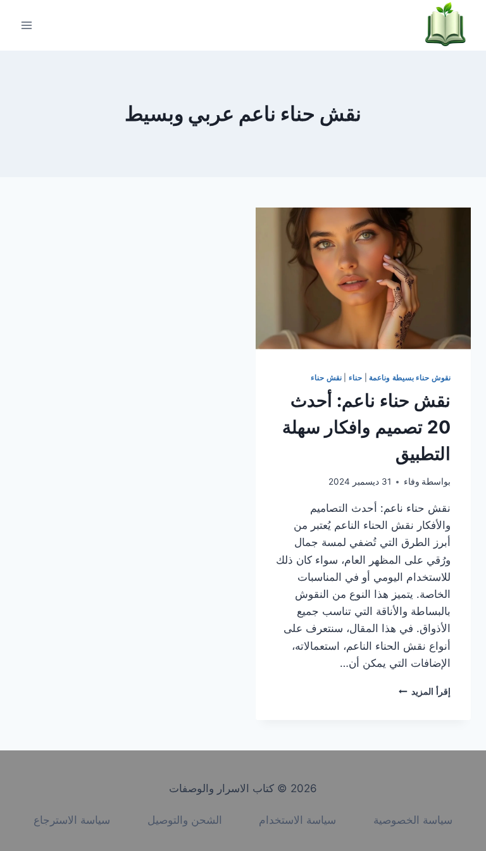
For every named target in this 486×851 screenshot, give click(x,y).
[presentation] (363, 279)
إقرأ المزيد (425, 691)
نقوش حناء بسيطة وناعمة (410, 377)
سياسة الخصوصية (412, 820)
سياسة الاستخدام (297, 820)
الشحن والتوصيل (184, 820)
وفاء (412, 481)
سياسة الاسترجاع (72, 820)
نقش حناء (326, 377)
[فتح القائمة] (27, 25)
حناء (355, 377)
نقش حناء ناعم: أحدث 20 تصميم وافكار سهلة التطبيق (366, 427)
